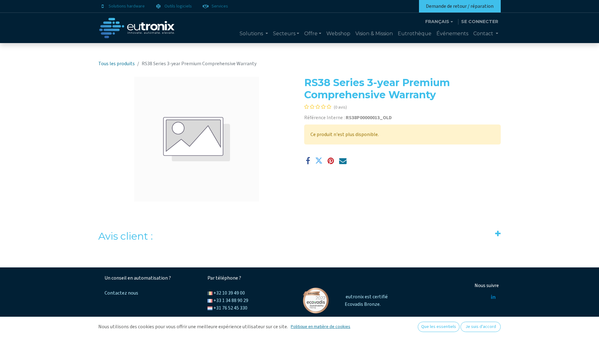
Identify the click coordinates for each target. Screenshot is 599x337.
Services (220, 6)
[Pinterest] (331, 160)
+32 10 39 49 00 (229, 293)
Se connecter (479, 21)
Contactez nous (121, 293)
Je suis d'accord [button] (480, 327)
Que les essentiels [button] (438, 327)
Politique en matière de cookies (320, 327)
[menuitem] (253, 33)
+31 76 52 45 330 (230, 308)
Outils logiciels (178, 6)
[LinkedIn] (493, 296)
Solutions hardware (127, 6)
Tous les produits (116, 63)
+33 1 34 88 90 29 (230, 300)
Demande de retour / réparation (460, 6)
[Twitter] (319, 160)
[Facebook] (308, 160)
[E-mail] (343, 160)
